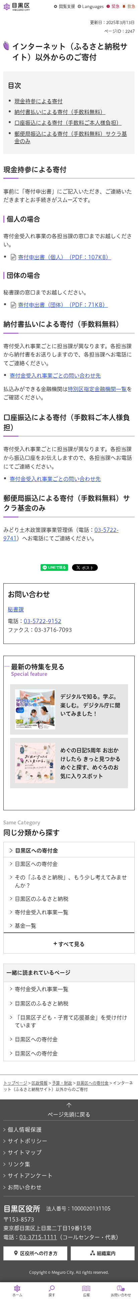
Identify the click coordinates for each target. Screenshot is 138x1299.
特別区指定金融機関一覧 (97, 389)
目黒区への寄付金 (92, 1083)
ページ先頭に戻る (69, 1114)
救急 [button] (131, 6)
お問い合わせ (25, 1187)
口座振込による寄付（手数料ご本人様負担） (68, 122)
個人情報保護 (25, 1129)
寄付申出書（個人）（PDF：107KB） (64, 257)
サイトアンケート (30, 1175)
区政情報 (39, 1083)
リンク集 (19, 1164)
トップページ (15, 1083)
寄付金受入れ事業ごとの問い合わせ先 (55, 375)
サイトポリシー (28, 1141)
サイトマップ (25, 1152)
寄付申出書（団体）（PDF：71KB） (63, 305)
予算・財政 (62, 1083)
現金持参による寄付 (38, 101)
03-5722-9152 (42, 621)
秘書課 (16, 609)
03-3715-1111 (38, 1237)
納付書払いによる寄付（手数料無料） (60, 112)
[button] (64, 6)
